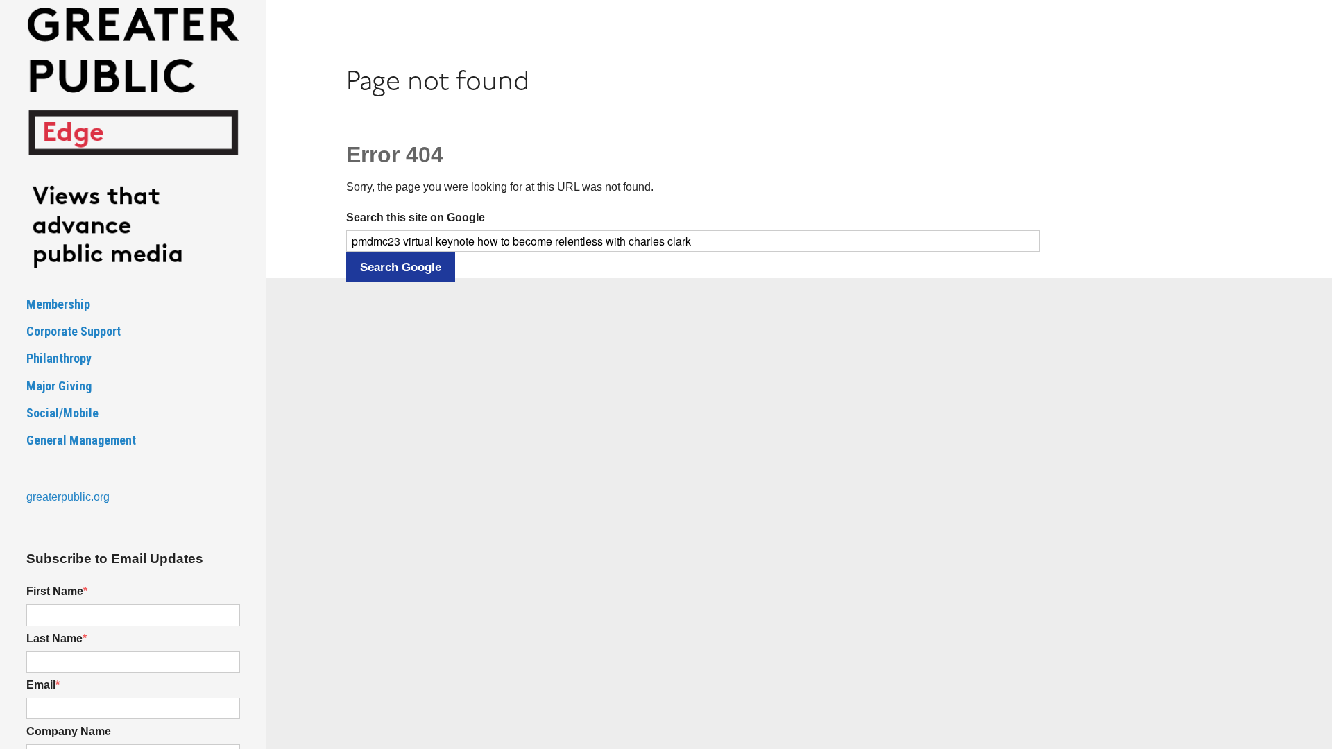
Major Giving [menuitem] (59, 386)
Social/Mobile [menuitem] (62, 413)
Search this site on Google (415, 217)
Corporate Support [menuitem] (73, 331)
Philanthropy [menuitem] (59, 358)
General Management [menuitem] (81, 440)
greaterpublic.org (68, 497)
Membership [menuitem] (58, 304)
